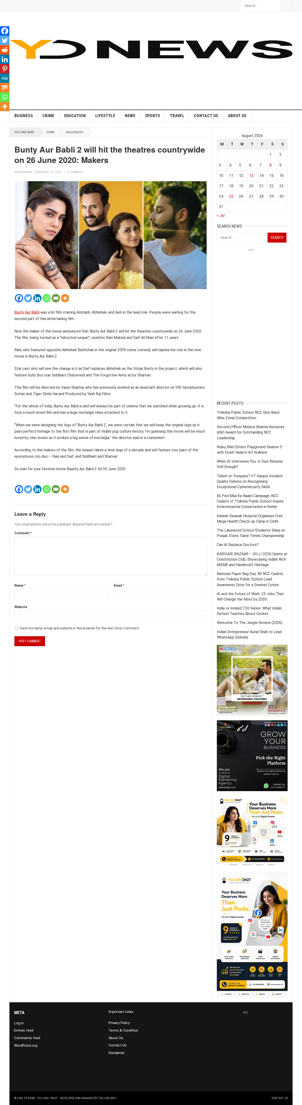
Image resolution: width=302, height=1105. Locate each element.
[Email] (56, 298)
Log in (19, 1023)
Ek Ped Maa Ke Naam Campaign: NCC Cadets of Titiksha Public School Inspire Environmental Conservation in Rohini (250, 501)
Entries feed (23, 1030)
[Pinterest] (4, 68)
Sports (152, 115)
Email (119, 585)
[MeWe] (4, 78)
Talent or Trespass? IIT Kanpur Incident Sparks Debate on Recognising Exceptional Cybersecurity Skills (250, 481)
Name (19, 585)
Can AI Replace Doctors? (238, 544)
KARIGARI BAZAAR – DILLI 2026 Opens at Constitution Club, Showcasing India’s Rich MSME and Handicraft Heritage (252, 559)
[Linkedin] (37, 298)
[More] (65, 298)
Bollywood (74, 132)
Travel (177, 115)
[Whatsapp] (46, 298)
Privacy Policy (119, 1023)
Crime (48, 115)
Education (75, 115)
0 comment (75, 172)
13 (251, 175)
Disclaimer (117, 1053)
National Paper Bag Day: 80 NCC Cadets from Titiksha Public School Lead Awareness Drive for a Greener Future (250, 579)
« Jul (221, 215)
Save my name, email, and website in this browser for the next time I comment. (80, 628)
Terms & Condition (123, 1030)
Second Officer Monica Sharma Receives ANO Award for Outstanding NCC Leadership (250, 432)
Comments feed (27, 1038)
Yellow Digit (108, 1098)
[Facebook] (19, 298)
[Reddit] (4, 50)
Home (50, 132)
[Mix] (4, 87)
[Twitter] (28, 298)
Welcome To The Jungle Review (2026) (249, 622)
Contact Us (206, 115)
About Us (237, 115)
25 (231, 196)
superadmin (23, 172)
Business (23, 115)
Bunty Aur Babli (26, 312)
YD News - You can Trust (41, 1098)
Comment (23, 533)
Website (20, 607)
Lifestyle (105, 115)
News (130, 115)
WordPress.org (25, 1045)
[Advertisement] (207, 76)
